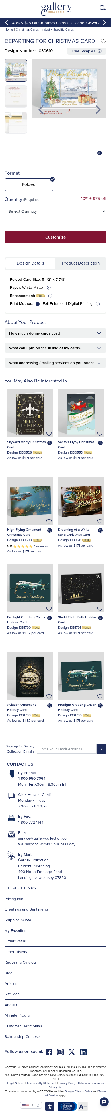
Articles (11, 983)
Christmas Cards (27, 29)
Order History (16, 951)
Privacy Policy (67, 1083)
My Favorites (15, 930)
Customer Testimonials (23, 1025)
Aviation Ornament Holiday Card (21, 707)
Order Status (15, 940)
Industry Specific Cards (58, 29)
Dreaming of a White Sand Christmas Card (74, 532)
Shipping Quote (18, 920)
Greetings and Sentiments (26, 909)
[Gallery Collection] (57, 9)
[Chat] (104, 1101)
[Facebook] (51, 1051)
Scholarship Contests (22, 1036)
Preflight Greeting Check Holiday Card (26, 619)
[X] (74, 1051)
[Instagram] (62, 1051)
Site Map (12, 993)
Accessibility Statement (41, 1083)
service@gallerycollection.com (44, 838)
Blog (9, 973)
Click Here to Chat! (34, 794)
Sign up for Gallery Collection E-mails (20, 749)
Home (9, 29)
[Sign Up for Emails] (101, 749)
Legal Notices (15, 1083)
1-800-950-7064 (32, 778)
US (31, 1105)
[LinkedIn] (83, 1051)
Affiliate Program (19, 1015)
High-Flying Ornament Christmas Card (24, 532)
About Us (12, 1004)
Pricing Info (14, 898)
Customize (55, 237)
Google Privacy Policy (78, 1091)
